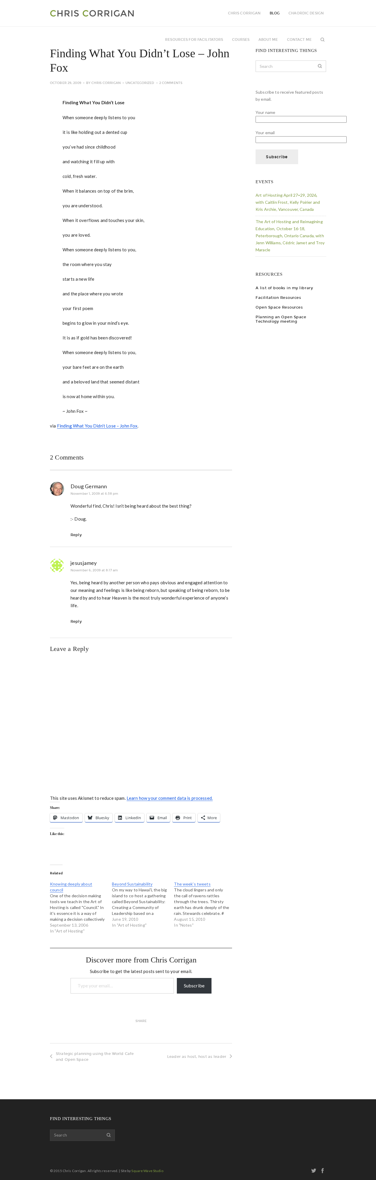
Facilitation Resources (278, 297)
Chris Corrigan (106, 83)
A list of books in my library (284, 288)
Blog (275, 13)
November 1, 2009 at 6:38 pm (94, 494)
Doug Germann (88, 486)
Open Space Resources (279, 307)
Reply (76, 535)
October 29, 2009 (65, 83)
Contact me (299, 40)
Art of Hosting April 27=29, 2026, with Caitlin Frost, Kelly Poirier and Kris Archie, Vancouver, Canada (288, 202)
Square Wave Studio (147, 1171)
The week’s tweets (192, 883)
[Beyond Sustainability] (143, 904)
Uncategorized (139, 83)
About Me (268, 40)
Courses (241, 40)
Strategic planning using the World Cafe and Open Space (95, 1056)
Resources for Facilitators (194, 40)
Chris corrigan (244, 13)
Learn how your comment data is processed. (170, 798)
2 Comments (170, 83)
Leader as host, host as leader (196, 1056)
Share (141, 1021)
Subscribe (194, 985)
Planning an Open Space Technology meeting (281, 319)
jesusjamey (83, 563)
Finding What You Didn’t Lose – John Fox (97, 425)
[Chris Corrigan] (108, 13)
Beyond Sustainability (132, 883)
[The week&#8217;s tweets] (205, 904)
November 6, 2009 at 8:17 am (94, 570)
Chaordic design (306, 13)
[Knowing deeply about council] (81, 907)
